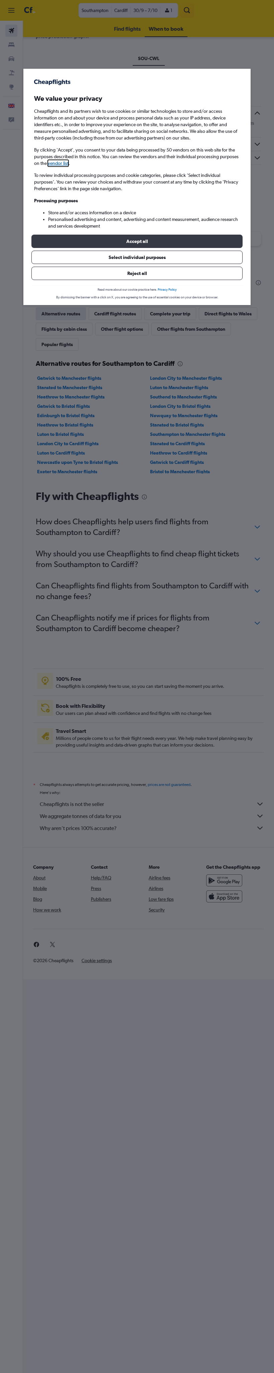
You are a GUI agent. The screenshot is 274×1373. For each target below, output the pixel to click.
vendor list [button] (58, 163)
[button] (137, 241)
